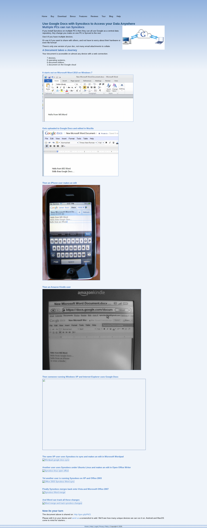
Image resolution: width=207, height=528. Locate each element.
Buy (52, 16)
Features (83, 16)
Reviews (94, 16)
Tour (104, 16)
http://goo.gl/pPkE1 (82, 514)
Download (62, 16)
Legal (96, 526)
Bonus (73, 16)
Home (44, 16)
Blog (111, 16)
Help (119, 16)
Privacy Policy (104, 526)
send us (75, 518)
